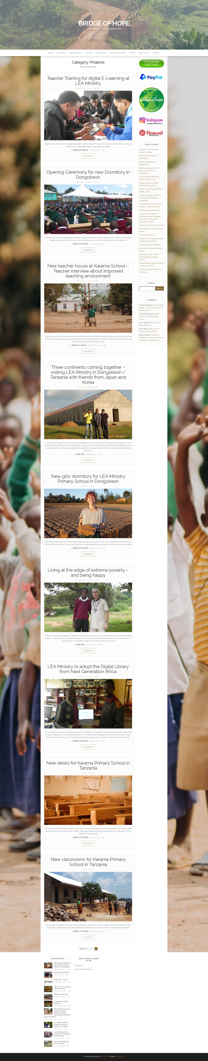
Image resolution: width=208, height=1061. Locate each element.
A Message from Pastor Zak (149, 210)
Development (81, 88)
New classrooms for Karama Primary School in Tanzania (88, 862)
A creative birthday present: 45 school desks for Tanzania (61, 1024)
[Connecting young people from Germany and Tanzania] (48, 1034)
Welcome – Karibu (61, 980)
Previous (83, 949)
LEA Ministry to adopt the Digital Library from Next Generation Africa (88, 669)
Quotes (88, 53)
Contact (156, 53)
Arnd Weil (80, 454)
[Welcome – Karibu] (48, 982)
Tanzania (96, 88)
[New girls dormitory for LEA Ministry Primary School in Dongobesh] (88, 513)
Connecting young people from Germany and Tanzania (62, 1034)
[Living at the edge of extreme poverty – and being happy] (88, 607)
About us (143, 53)
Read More (88, 156)
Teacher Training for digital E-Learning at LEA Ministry (88, 81)
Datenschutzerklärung (83, 969)
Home (50, 53)
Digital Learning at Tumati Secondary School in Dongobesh (149, 170)
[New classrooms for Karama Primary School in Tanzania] (88, 897)
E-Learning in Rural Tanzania (150, 245)
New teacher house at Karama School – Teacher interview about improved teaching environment (88, 270)
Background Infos (118, 53)
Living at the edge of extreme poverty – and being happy (88, 572)
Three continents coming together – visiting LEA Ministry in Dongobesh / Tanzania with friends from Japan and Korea (88, 375)
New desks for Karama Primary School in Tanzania (88, 765)
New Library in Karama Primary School (149, 316)
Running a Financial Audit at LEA (151, 225)
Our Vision (60, 53)
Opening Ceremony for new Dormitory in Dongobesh (88, 174)
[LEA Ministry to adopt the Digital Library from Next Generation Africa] (88, 704)
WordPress (104, 1056)
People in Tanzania (61, 994)
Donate (132, 53)
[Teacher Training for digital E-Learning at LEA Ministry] (88, 115)
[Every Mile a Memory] (48, 975)
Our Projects (74, 53)
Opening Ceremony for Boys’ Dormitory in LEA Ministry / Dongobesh (150, 198)
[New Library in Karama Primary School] (48, 989)
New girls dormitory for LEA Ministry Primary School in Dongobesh (88, 479)
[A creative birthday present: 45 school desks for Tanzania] (48, 1025)
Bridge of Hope (104, 23)
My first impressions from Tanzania (61, 1042)
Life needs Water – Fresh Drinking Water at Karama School (149, 257)
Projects (89, 88)
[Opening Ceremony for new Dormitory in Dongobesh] (88, 209)
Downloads (100, 53)
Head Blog (120, 1056)
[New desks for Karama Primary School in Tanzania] (88, 800)
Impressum (79, 966)
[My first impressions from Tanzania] (48, 1044)
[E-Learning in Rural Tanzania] (48, 1004)
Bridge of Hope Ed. (81, 150)
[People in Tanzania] (48, 996)
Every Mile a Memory (147, 235)
